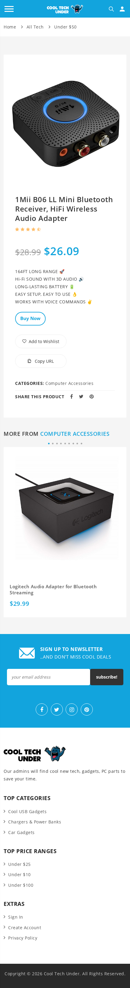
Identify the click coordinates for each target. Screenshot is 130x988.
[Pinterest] (87, 709)
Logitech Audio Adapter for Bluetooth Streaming (53, 590)
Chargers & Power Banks (34, 822)
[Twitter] (57, 709)
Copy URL (44, 361)
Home (10, 27)
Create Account (24, 927)
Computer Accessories (69, 383)
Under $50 (65, 27)
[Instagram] (72, 709)
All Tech (35, 27)
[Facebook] (42, 709)
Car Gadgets (21, 832)
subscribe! (106, 677)
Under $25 (19, 864)
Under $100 (20, 885)
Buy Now (30, 318)
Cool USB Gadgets (27, 811)
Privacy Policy (22, 938)
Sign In (15, 917)
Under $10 (19, 874)
